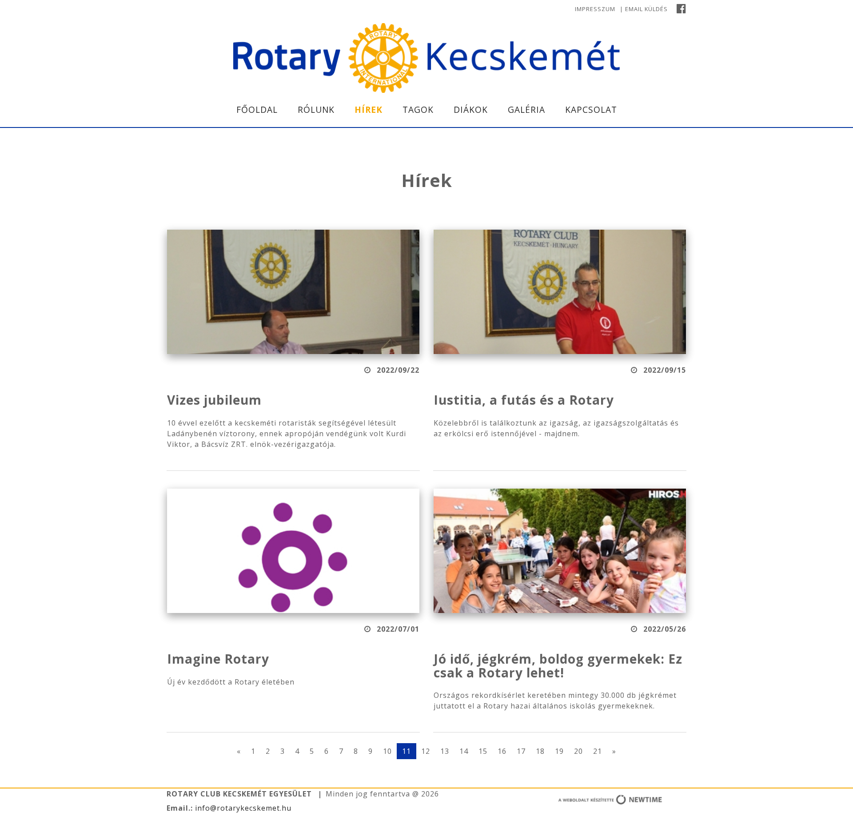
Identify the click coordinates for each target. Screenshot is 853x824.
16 (502, 751)
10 (387, 751)
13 (444, 751)
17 (521, 751)
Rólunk (316, 109)
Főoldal (257, 109)
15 (482, 751)
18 (540, 751)
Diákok (471, 109)
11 (406, 751)
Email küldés (646, 9)
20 (578, 751)
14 (463, 751)
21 (597, 751)
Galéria (526, 109)
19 (559, 751)
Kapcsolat (591, 109)
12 (425, 751)
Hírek (369, 109)
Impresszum (595, 9)
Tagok (418, 109)
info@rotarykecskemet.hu (242, 808)
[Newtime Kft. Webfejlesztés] (582, 801)
